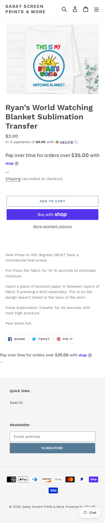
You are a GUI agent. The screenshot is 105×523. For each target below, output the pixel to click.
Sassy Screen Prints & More (25, 9)
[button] (52, 142)
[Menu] (96, 8)
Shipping (13, 179)
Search (16, 402)
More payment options (52, 226)
